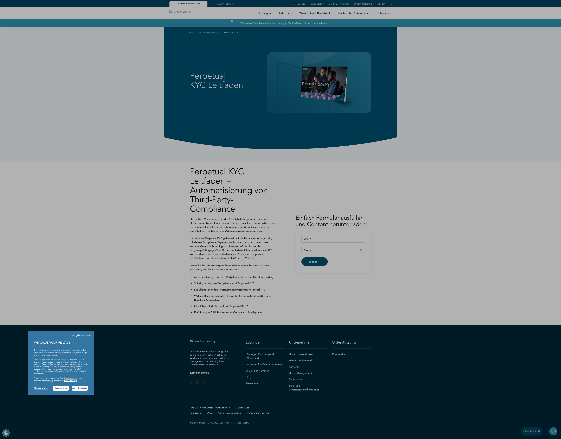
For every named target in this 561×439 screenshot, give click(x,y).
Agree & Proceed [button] (79, 388)
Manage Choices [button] (41, 388)
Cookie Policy (70, 381)
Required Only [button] (61, 388)
